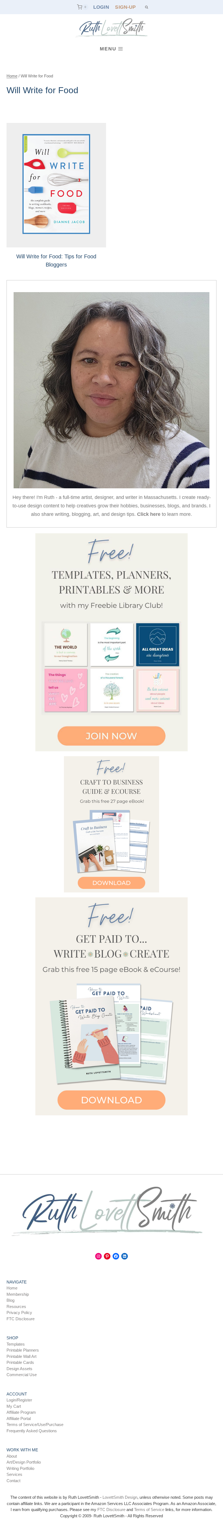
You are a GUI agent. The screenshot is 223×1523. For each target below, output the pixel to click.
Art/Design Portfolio (24, 1462)
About (12, 1456)
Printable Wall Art (21, 1356)
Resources (16, 1306)
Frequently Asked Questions (32, 1430)
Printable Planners (23, 1350)
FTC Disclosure (21, 1318)
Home (12, 1288)
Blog (10, 1300)
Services (14, 1474)
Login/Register (19, 1400)
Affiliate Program (21, 1412)
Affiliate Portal (19, 1418)
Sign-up (125, 7)
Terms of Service (149, 1509)
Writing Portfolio (20, 1468)
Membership (18, 1294)
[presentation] (56, 185)
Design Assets (19, 1368)
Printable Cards (20, 1362)
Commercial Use (22, 1374)
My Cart (14, 1406)
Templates (16, 1344)
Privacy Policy (19, 1312)
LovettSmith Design (120, 1497)
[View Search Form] (146, 7)
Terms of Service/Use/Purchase (35, 1424)
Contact (13, 1480)
